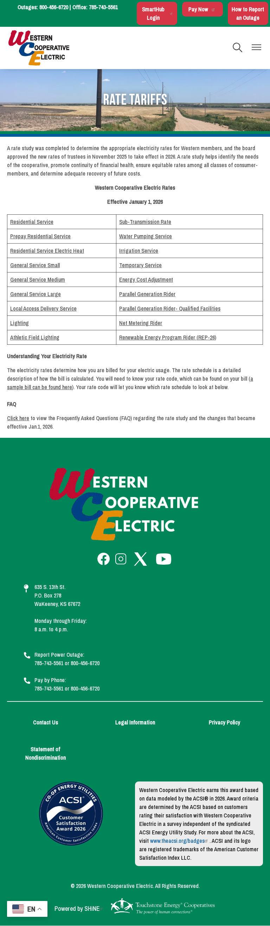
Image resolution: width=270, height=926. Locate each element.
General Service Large (35, 294)
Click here (18, 418)
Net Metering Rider (140, 323)
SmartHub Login (153, 13)
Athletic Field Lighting (34, 337)
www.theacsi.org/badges (177, 841)
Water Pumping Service (145, 236)
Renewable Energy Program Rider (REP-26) (167, 337)
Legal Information (135, 722)
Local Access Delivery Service (43, 308)
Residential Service (31, 222)
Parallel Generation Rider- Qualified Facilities (169, 308)
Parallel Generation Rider (147, 294)
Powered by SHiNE (76, 908)
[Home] (38, 48)
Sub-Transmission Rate (145, 222)
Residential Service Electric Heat (47, 251)
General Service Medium (37, 279)
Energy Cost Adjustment (146, 279)
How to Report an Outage (248, 13)
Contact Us (45, 722)
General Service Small (35, 265)
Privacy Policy (224, 722)
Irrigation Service (138, 251)
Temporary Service (140, 265)
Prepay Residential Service (40, 236)
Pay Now (198, 9)
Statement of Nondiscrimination (45, 753)
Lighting (19, 323)
